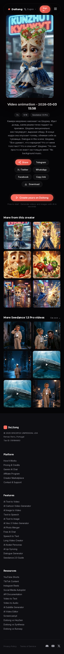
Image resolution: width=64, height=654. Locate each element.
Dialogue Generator (13, 553)
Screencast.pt (10, 616)
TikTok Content (11, 581)
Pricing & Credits (12, 465)
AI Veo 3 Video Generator (16, 523)
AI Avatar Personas (13, 544)
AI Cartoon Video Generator (17, 506)
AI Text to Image (11, 519)
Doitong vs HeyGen (13, 620)
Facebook (23, 177)
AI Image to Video (12, 510)
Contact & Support (13, 482)
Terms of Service (28, 646)
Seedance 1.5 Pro (40, 115)
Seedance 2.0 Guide (14, 557)
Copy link (41, 177)
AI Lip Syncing (10, 549)
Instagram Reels (11, 585)
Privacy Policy (10, 646)
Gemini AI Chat (11, 469)
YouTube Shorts (11, 577)
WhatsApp (41, 169)
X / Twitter (23, 169)
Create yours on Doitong (33, 197)
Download (34, 184)
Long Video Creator (13, 540)
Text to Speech (11, 514)
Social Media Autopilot (14, 590)
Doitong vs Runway (13, 629)
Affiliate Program (12, 473)
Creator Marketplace (14, 478)
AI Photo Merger (12, 527)
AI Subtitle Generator (14, 607)
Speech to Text (11, 536)
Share (25, 162)
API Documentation (13, 594)
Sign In (45, 9)
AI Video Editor (11, 611)
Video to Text (10, 598)
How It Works (10, 460)
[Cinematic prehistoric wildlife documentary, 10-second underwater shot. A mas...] (46, 364)
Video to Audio (11, 603)
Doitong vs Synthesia (14, 624)
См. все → (55, 318)
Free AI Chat (10, 532)
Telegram (41, 162)
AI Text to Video (11, 501)
